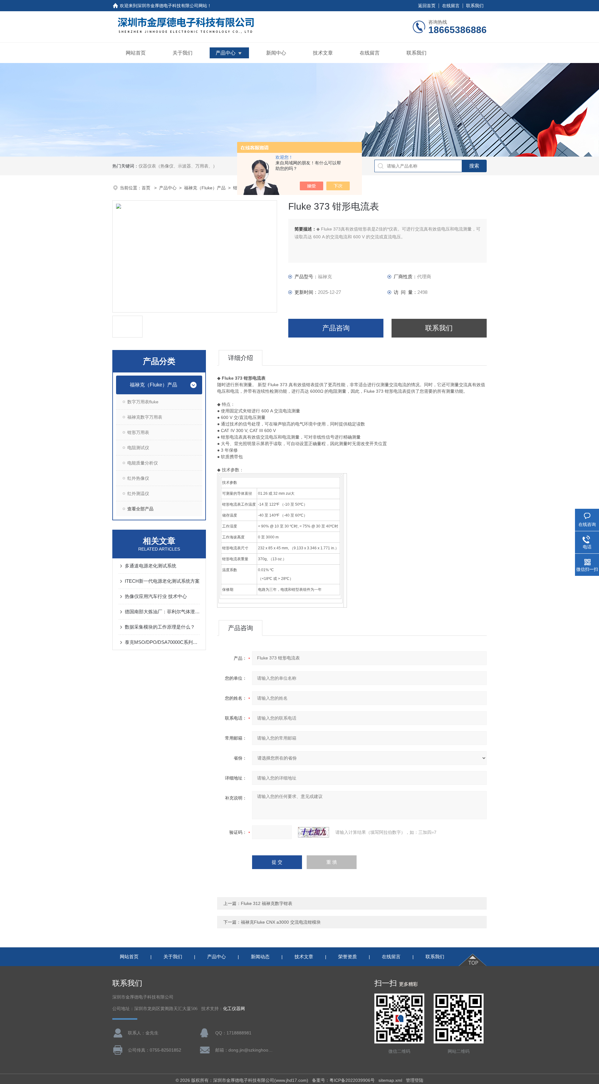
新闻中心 (276, 53)
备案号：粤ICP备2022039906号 (343, 1080)
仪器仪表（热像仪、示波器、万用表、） (178, 165)
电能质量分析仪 (142, 462)
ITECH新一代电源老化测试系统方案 (162, 581)
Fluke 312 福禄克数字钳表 (266, 903)
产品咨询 (336, 328)
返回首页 (427, 5)
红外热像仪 (138, 478)
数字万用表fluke (142, 401)
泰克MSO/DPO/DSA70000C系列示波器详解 (162, 642)
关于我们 (182, 53)
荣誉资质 (347, 956)
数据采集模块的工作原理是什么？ (160, 626)
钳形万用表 (138, 432)
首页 (147, 187)
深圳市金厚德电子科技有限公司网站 (172, 5)
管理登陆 (414, 1080)
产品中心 (226, 53)
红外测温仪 (138, 493)
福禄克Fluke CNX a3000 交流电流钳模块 (281, 922)
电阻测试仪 (138, 447)
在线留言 (451, 5)
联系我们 (475, 5)
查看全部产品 (140, 508)
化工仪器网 (234, 1008)
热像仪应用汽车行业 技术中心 (156, 596)
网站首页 (136, 53)
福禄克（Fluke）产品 (205, 187)
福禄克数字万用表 (144, 417)
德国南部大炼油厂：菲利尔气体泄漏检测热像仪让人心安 (162, 611)
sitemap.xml (390, 1080)
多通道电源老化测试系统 (150, 565)
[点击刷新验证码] (313, 832)
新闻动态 (260, 956)
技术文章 (323, 53)
